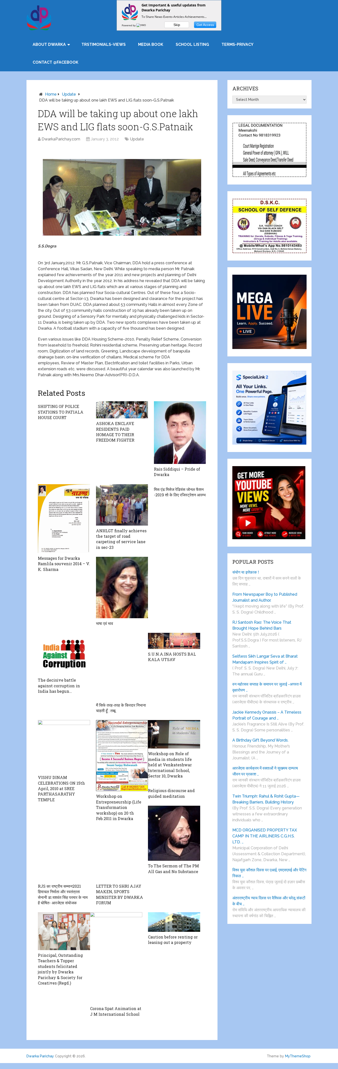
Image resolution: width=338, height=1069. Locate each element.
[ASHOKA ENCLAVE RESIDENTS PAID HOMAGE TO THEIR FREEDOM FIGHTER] (122, 409)
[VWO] (141, 25)
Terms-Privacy (237, 44)
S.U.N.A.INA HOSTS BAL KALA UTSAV (172, 656)
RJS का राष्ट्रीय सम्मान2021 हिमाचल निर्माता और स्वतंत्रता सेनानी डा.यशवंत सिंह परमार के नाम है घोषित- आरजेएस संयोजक (63, 894)
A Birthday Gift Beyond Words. (260, 740)
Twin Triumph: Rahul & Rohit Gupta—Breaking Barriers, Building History (266, 799)
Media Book (150, 44)
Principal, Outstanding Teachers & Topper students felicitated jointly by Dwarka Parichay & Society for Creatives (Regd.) (60, 969)
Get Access (205, 25)
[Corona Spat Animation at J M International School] (116, 957)
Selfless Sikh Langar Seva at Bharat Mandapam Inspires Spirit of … (265, 659)
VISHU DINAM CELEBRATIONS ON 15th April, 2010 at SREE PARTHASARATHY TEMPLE (61, 788)
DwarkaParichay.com (61, 139)
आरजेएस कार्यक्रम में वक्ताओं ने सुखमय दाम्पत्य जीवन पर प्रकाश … (265, 771)
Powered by (129, 25)
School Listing (192, 44)
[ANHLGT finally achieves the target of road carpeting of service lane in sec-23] (122, 505)
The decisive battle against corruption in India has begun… (59, 685)
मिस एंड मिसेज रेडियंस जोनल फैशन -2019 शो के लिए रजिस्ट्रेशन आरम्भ (180, 492)
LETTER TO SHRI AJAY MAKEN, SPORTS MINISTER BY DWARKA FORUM (119, 894)
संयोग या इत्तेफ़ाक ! (245, 572)
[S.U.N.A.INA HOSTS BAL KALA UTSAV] (174, 641)
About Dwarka (49, 44)
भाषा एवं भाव (104, 623)
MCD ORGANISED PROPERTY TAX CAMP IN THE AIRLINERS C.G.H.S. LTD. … (264, 836)
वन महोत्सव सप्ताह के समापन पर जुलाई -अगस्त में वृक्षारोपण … (267, 687)
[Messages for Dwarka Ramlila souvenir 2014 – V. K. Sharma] (64, 518)
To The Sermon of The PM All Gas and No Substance (173, 868)
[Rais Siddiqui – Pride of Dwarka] (180, 432)
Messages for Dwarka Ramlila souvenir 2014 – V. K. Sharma (64, 564)
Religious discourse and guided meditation (171, 793)
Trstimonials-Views (103, 44)
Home (51, 94)
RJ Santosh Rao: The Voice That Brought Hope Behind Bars (261, 625)
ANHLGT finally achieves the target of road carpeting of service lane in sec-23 (121, 539)
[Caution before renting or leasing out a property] (174, 922)
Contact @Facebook (55, 62)
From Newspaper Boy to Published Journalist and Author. (264, 597)
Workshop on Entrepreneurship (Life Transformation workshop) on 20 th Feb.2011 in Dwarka (118, 807)
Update (69, 94)
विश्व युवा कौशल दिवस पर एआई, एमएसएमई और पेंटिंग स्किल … (269, 873)
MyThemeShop (298, 1056)
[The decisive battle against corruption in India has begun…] (64, 654)
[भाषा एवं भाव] (122, 587)
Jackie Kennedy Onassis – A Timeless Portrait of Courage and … (266, 715)
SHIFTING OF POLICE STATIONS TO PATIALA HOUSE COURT (60, 412)
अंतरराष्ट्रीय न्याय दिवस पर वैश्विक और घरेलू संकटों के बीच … (268, 901)
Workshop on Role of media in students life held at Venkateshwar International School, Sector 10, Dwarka (170, 764)
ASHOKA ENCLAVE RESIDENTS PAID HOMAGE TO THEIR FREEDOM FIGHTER (115, 432)
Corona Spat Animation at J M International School (115, 1011)
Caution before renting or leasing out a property (173, 939)
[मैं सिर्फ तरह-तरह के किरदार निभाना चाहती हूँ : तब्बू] (122, 666)
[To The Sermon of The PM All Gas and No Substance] (174, 833)
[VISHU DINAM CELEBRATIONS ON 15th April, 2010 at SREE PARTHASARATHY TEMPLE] (64, 746)
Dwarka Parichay (40, 1056)
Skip (176, 25)
